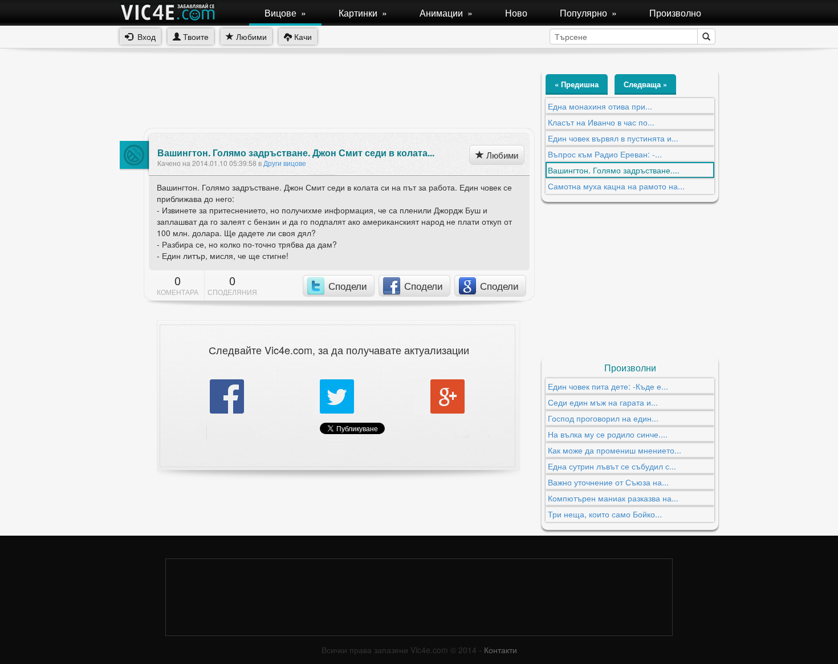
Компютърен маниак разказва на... (613, 498)
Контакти (500, 649)
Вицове (285, 12)
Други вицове (284, 163)
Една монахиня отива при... (600, 106)
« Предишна (577, 84)
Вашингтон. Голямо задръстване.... (614, 170)
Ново (516, 12)
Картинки (363, 12)
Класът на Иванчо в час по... (601, 122)
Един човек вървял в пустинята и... (613, 138)
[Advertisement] (327, 94)
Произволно (675, 12)
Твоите (195, 36)
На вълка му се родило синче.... (608, 434)
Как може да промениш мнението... (614, 450)
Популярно (588, 12)
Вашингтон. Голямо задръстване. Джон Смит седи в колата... (295, 153)
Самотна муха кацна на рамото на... (616, 186)
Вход (144, 36)
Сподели (347, 285)
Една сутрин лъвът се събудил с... (612, 466)
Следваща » (645, 84)
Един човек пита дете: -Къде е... (608, 386)
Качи (302, 36)
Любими (250, 36)
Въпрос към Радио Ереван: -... (605, 154)
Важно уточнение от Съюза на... (608, 482)
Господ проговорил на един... (603, 418)
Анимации (446, 12)
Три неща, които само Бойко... (605, 514)
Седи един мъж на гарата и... (603, 402)
